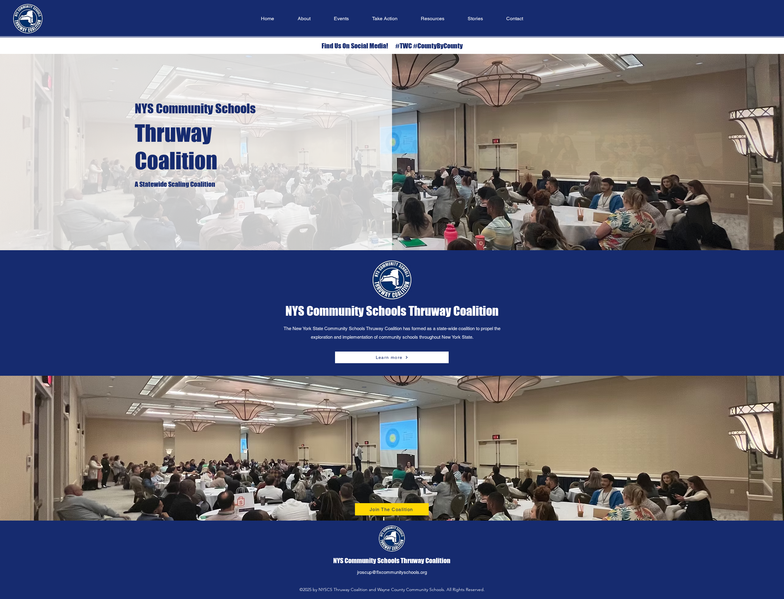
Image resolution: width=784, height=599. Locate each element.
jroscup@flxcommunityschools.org (392, 572)
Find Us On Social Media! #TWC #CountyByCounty (392, 46)
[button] (304, 18)
